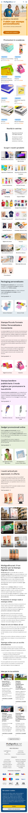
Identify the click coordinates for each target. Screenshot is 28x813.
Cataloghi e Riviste (7, 766)
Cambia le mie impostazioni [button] (14, 809)
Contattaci (20, 751)
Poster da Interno (21, 764)
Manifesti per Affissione (21, 759)
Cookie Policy (7, 754)
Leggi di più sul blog (14, 739)
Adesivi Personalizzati (7, 764)
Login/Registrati (7, 751)
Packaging (21, 767)
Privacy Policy (21, 752)
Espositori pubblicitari (21, 761)
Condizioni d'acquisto (20, 754)
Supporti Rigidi (21, 763)
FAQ (7, 752)
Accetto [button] (14, 806)
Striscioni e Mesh (7, 761)
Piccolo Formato (7, 763)
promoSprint (7, 759)
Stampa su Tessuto (7, 767)
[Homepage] (9, 2)
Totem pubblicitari (21, 766)
